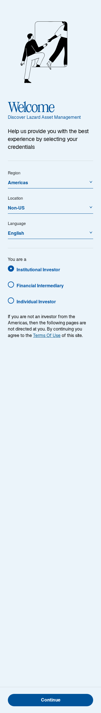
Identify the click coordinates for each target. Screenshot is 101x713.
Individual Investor (36, 301)
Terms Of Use (47, 336)
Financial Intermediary (40, 285)
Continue (50, 700)
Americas (18, 182)
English (16, 233)
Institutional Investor (38, 269)
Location (15, 198)
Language (17, 223)
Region (14, 173)
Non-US (16, 207)
